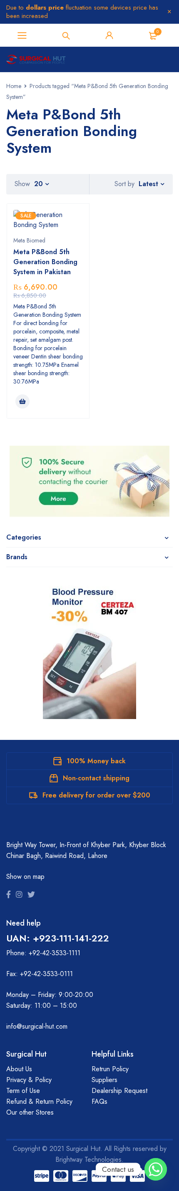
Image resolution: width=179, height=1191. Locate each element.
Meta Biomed (29, 240)
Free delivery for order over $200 (96, 795)
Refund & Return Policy (39, 1101)
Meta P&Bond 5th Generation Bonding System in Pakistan (45, 262)
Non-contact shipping (96, 778)
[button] (22, 401)
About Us (19, 1069)
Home (13, 86)
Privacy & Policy (29, 1080)
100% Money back (96, 761)
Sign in (109, 35)
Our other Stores (30, 1112)
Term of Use (23, 1090)
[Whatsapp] (155, 1169)
